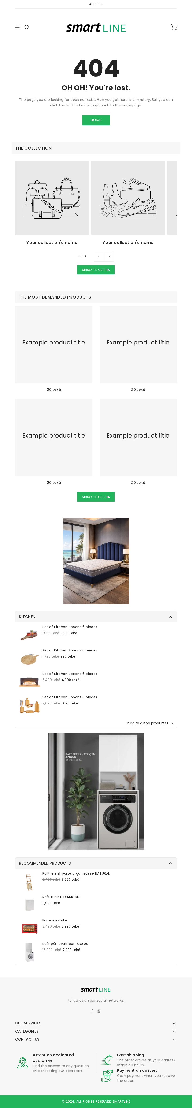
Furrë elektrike (54, 920)
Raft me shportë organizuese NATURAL (76, 873)
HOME (96, 120)
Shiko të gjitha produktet (147, 723)
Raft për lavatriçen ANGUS (65, 944)
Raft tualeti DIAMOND (61, 897)
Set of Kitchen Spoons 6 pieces (69, 627)
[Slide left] (99, 256)
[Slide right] (109, 256)
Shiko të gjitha (96, 269)
